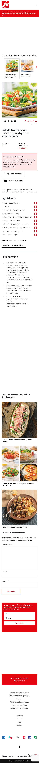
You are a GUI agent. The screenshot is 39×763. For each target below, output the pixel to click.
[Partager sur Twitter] (5, 121)
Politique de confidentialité (20, 708)
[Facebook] (19, 747)
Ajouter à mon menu (15, 181)
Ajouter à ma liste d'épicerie (13, 245)
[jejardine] (35, 737)
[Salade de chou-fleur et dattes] (19, 507)
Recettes (10, 12)
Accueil (4, 12)
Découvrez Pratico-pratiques (19, 696)
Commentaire (7, 544)
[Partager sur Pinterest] (8, 121)
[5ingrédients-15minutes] (10, 737)
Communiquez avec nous (19, 693)
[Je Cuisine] (5, 5)
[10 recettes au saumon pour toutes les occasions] (19, 463)
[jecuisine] (24, 737)
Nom (4, 572)
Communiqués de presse (19, 702)
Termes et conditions (20, 705)
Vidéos (19, 725)
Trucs (19, 722)
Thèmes (19, 719)
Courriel (5, 581)
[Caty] (17, 737)
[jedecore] (29, 737)
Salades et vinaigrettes (22, 12)
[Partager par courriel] (15, 121)
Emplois (19, 699)
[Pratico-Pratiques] (4, 737)
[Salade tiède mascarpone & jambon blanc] (19, 420)
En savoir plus (19, 679)
